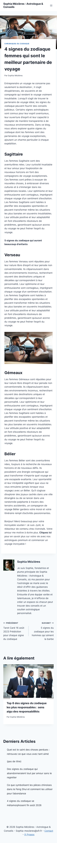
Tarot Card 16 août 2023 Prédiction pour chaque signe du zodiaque (13, 631)
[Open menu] (51, 5)
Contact (48, 830)
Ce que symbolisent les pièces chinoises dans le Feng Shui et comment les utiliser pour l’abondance (30, 789)
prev (6, 695)
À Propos (29, 834)
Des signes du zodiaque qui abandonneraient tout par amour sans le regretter (29, 773)
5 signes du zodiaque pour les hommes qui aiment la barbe (43, 631)
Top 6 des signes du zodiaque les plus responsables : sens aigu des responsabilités (27, 707)
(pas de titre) (14, 761)
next (50, 695)
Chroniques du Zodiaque (16, 44)
